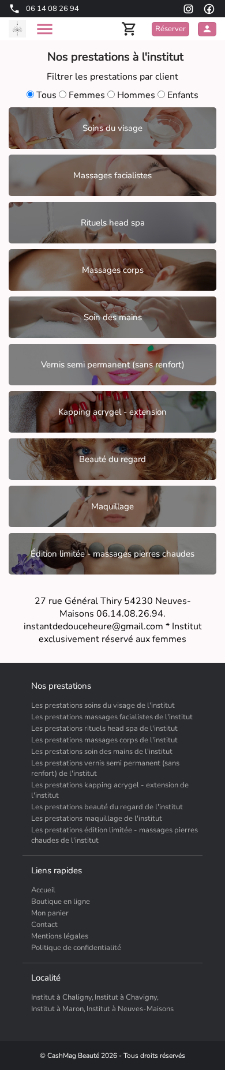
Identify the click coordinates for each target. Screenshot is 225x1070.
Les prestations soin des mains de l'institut (101, 751)
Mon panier (50, 913)
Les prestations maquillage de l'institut (96, 818)
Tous (46, 95)
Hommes (136, 95)
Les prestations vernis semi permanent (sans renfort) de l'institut (105, 768)
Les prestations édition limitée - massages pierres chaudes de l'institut (114, 835)
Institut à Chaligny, (62, 997)
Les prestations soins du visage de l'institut (103, 705)
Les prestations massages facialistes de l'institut (112, 717)
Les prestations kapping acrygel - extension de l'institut (110, 790)
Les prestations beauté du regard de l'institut (107, 807)
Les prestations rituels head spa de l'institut (104, 728)
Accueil (43, 890)
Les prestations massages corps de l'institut (104, 740)
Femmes (86, 95)
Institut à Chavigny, (127, 997)
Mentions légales (59, 936)
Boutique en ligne (60, 901)
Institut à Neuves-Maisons (130, 1009)
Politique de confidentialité (76, 948)
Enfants (181, 95)
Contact (44, 924)
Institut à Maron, (58, 1009)
